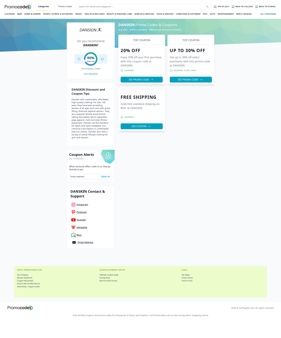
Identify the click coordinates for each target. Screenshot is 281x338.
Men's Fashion (244, 14)
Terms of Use (187, 280)
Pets (205, 14)
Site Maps (186, 275)
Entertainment (226, 14)
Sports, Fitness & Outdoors (58, 14)
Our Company (22, 275)
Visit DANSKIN (91, 73)
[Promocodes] (18, 7)
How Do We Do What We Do (28, 283)
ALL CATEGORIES (268, 14)
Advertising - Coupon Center (28, 286)
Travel (78, 14)
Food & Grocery (165, 14)
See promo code (139, 79)
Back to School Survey (108, 280)
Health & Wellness (94, 14)
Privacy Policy (187, 278)
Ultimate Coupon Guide (108, 275)
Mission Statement (24, 278)
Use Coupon (139, 126)
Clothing (10, 14)
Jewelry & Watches (144, 14)
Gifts (212, 14)
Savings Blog (104, 278)
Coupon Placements (25, 280)
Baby (19, 14)
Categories (43, 6)
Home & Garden (32, 14)
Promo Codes (65, 6)
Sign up (105, 176)
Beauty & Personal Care (119, 14)
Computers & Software (188, 14)
